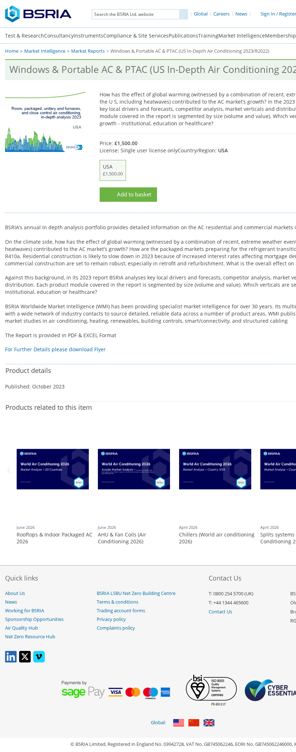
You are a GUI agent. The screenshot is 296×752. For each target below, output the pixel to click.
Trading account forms (121, 611)
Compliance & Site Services (136, 35)
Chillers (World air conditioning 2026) (216, 538)
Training (208, 35)
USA (113, 170)
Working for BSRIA (24, 611)
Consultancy (59, 35)
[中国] (193, 723)
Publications (183, 35)
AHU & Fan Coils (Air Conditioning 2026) (122, 538)
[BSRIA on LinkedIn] (11, 661)
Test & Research (24, 35)
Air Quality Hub (21, 628)
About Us (15, 593)
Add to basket (134, 194)
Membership (280, 35)
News (11, 602)
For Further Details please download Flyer (55, 349)
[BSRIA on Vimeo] (39, 661)
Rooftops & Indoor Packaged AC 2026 (54, 538)
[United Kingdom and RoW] (209, 723)
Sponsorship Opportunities (34, 619)
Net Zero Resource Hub (30, 637)
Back (10, 470)
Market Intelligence (241, 35)
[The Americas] (178, 723)
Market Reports (88, 51)
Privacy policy (111, 619)
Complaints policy (116, 628)
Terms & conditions (117, 602)
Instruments (88, 35)
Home (11, 51)
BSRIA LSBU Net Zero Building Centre (136, 593)
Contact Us (220, 612)
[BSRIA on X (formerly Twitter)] (25, 661)
